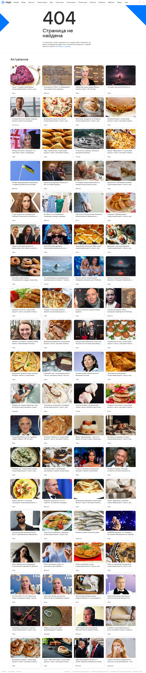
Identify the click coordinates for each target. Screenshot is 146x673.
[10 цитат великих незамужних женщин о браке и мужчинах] (89, 462)
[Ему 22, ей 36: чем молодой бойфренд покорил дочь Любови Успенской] (89, 271)
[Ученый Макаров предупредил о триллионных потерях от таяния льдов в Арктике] (57, 271)
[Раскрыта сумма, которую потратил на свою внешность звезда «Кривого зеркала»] (121, 462)
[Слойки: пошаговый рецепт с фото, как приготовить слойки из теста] (121, 621)
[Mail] (3, 2)
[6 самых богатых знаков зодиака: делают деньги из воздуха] (25, 112)
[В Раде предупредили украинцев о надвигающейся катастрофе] (25, 176)
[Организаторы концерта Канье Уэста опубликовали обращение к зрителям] (25, 526)
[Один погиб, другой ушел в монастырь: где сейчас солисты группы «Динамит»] (25, 239)
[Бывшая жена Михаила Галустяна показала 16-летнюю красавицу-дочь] (89, 335)
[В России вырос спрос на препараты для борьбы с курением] (57, 557)
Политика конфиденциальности (99, 671)
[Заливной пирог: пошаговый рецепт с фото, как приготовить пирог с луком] (121, 112)
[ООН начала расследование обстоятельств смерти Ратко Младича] (89, 621)
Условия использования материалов (121, 671)
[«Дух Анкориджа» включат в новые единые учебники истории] (89, 653)
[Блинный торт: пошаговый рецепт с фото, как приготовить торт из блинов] (57, 367)
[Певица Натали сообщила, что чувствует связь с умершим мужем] (25, 144)
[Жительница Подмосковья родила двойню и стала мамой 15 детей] (89, 589)
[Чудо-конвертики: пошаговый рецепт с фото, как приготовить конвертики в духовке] (57, 144)
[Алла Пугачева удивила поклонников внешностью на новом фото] (57, 239)
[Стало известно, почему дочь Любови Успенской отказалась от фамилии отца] (25, 207)
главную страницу (64, 46)
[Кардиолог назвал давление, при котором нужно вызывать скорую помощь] (25, 398)
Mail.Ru (4, 671)
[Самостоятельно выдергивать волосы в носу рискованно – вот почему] (121, 653)
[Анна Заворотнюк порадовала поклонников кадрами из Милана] (25, 557)
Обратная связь (137, 671)
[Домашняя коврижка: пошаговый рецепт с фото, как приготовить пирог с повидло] (89, 494)
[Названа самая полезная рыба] (89, 526)
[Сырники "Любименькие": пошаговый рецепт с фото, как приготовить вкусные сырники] (121, 207)
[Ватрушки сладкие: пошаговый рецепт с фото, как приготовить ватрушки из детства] (25, 653)
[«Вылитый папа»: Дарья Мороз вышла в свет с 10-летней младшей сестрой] (89, 80)
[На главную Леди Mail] (7, 2)
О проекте (67, 671)
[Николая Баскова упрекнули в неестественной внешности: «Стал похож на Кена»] (121, 589)
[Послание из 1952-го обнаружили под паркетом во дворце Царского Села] (57, 80)
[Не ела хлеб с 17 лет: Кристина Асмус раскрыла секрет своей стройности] (25, 589)
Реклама (18, 671)
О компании (11, 671)
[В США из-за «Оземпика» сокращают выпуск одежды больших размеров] (57, 207)
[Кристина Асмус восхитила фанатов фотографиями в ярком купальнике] (57, 589)
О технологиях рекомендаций (80, 671)
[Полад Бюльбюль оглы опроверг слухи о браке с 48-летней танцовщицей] (25, 430)
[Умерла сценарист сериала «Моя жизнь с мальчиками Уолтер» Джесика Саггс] (25, 335)
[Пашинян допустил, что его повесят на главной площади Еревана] (57, 494)
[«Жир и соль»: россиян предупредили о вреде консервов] (57, 621)
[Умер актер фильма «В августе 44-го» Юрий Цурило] (57, 176)
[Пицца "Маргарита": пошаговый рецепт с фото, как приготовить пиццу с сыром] (121, 144)
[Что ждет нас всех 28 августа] (121, 80)
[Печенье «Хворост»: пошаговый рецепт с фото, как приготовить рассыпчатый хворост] (57, 430)
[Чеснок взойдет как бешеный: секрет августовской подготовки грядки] (89, 398)
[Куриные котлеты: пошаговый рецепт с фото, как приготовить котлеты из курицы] (25, 303)
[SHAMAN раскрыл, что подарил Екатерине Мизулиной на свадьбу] (121, 526)
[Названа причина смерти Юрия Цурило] (89, 303)
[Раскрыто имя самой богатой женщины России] (89, 367)
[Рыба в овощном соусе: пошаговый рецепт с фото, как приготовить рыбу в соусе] (89, 557)
